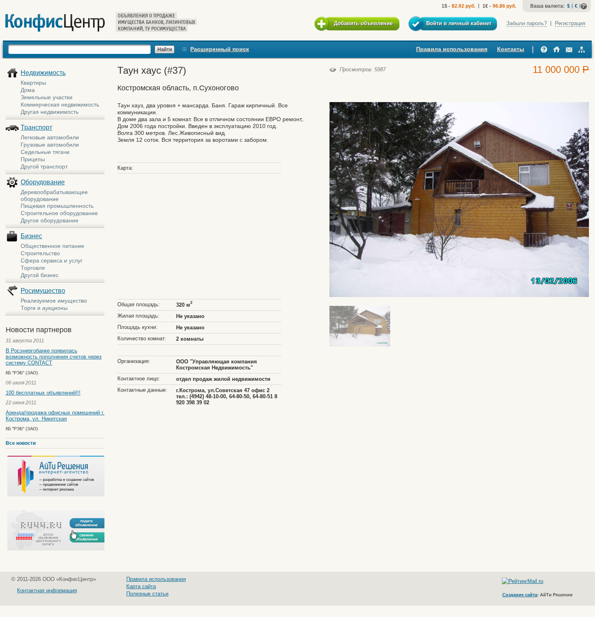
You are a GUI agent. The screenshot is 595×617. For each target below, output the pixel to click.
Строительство (40, 253)
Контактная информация (47, 590)
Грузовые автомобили (50, 144)
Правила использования (451, 49)
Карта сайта (141, 586)
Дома (28, 90)
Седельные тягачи (45, 152)
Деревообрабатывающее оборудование (54, 195)
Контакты (510, 49)
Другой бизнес (40, 275)
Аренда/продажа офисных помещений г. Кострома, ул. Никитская (55, 416)
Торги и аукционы (44, 308)
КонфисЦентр (55, 23)
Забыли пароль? (526, 23)
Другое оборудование (50, 220)
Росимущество (43, 290)
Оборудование (43, 182)
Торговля (33, 268)
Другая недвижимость (50, 112)
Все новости (21, 443)
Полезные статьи (147, 594)
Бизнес (31, 236)
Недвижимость (43, 72)
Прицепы (33, 159)
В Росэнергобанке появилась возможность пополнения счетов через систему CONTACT (54, 357)
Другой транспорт (44, 166)
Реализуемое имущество (54, 300)
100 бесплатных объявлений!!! (43, 393)
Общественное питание (52, 246)
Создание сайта (519, 594)
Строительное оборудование (59, 213)
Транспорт (36, 127)
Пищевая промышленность (57, 206)
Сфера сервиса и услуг (52, 260)
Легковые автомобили (50, 137)
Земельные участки (46, 97)
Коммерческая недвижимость (60, 104)
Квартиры (33, 82)
